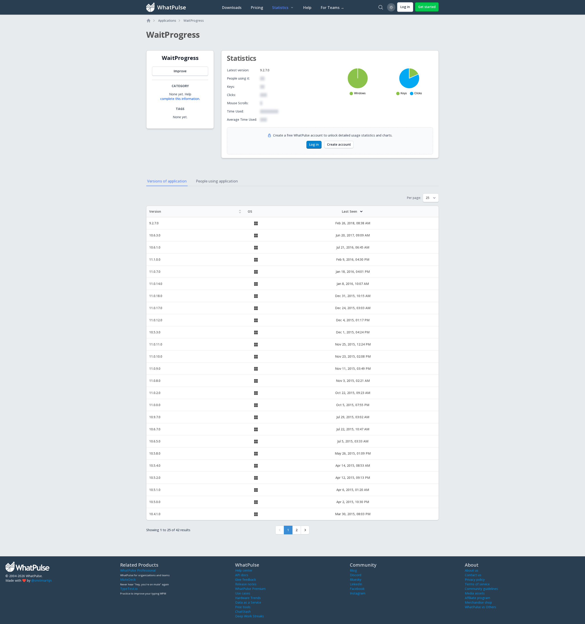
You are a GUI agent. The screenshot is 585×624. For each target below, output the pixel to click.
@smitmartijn (41, 580)
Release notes (245, 584)
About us (471, 570)
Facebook (357, 589)
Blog (353, 570)
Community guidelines (481, 589)
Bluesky (355, 579)
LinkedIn (356, 584)
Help (307, 7)
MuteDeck (128, 579)
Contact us (473, 575)
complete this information (179, 98)
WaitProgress (193, 20)
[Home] (148, 20)
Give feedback (245, 579)
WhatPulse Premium (250, 589)
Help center (243, 570)
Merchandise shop (478, 602)
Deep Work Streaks (249, 616)
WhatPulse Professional (138, 570)
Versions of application (167, 181)
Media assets (475, 593)
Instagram (357, 593)
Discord (355, 575)
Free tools (242, 607)
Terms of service (477, 584)
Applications (167, 20)
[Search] (380, 7)
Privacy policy (475, 579)
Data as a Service (248, 602)
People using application (217, 181)
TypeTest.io (129, 589)
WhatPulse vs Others (480, 607)
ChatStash (243, 611)
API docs (241, 575)
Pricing (257, 7)
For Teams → (332, 7)
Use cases (242, 593)
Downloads (232, 7)
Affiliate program (477, 598)
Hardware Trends (248, 598)
